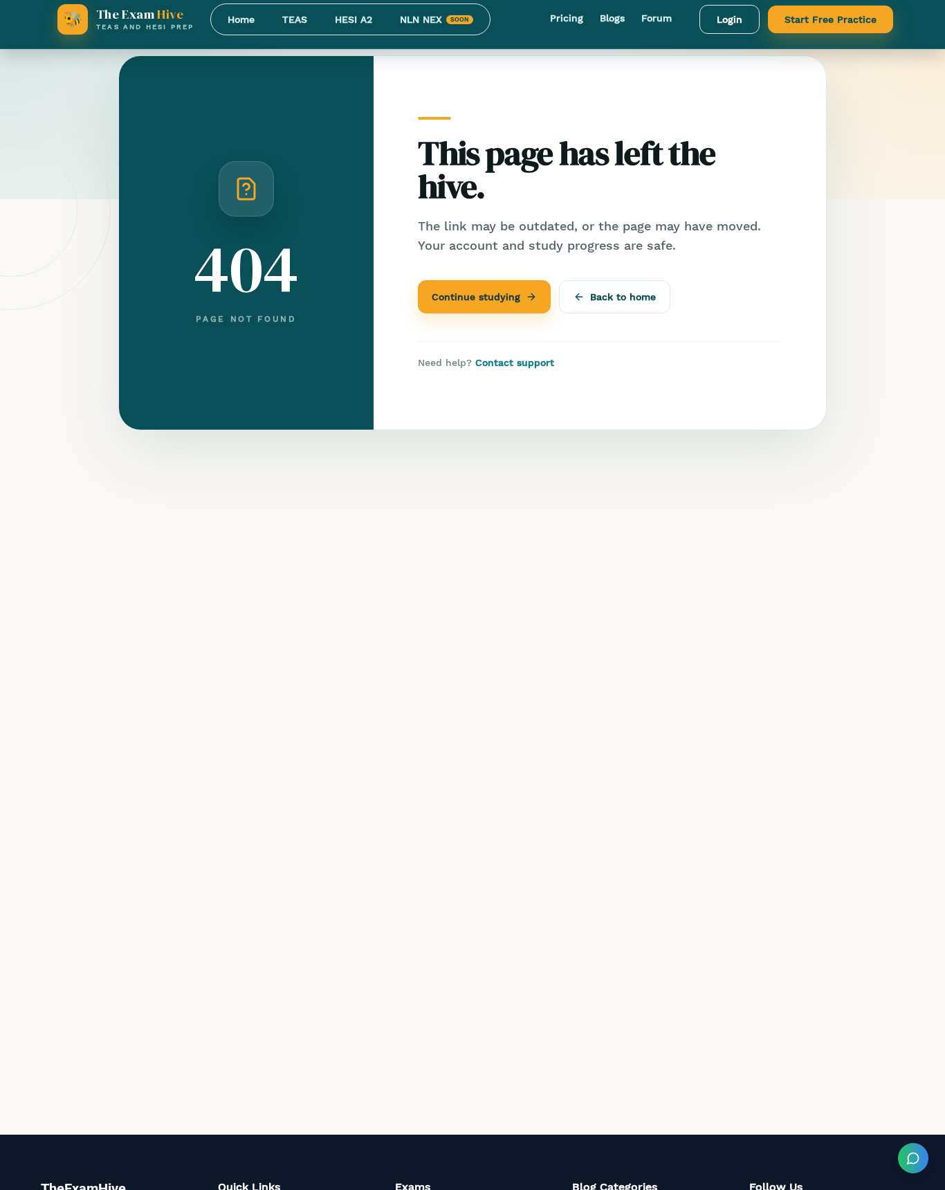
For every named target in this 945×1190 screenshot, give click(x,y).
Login (729, 19)
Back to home (623, 296)
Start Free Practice (831, 19)
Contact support (514, 362)
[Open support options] (913, 1158)
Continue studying (476, 296)
